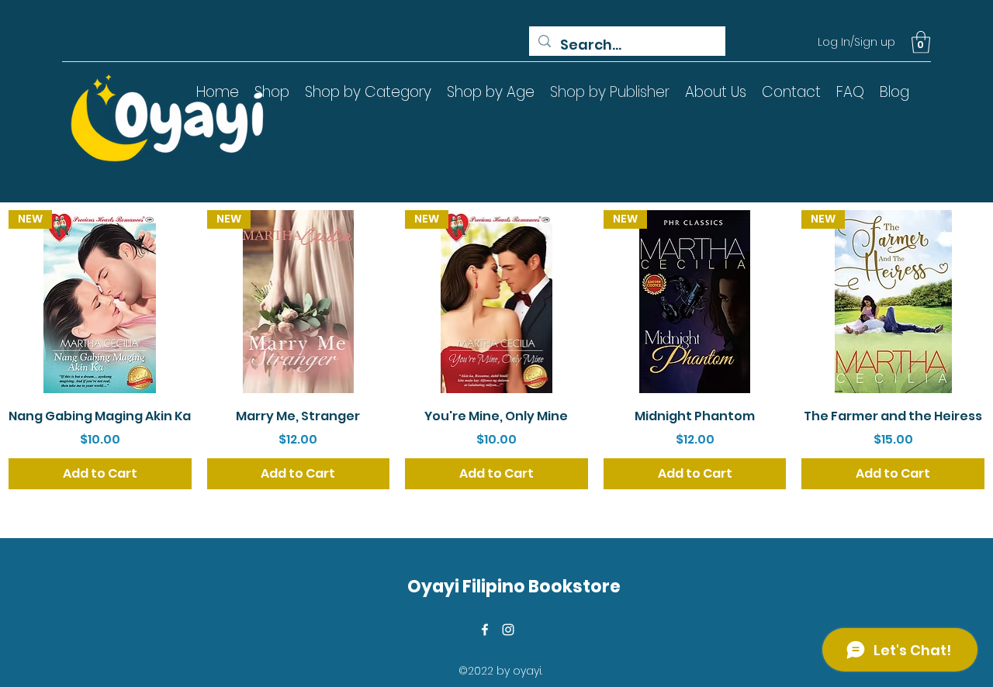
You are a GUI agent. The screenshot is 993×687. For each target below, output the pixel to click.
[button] (921, 42)
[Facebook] (485, 629)
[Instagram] (508, 629)
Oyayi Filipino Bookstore (514, 587)
